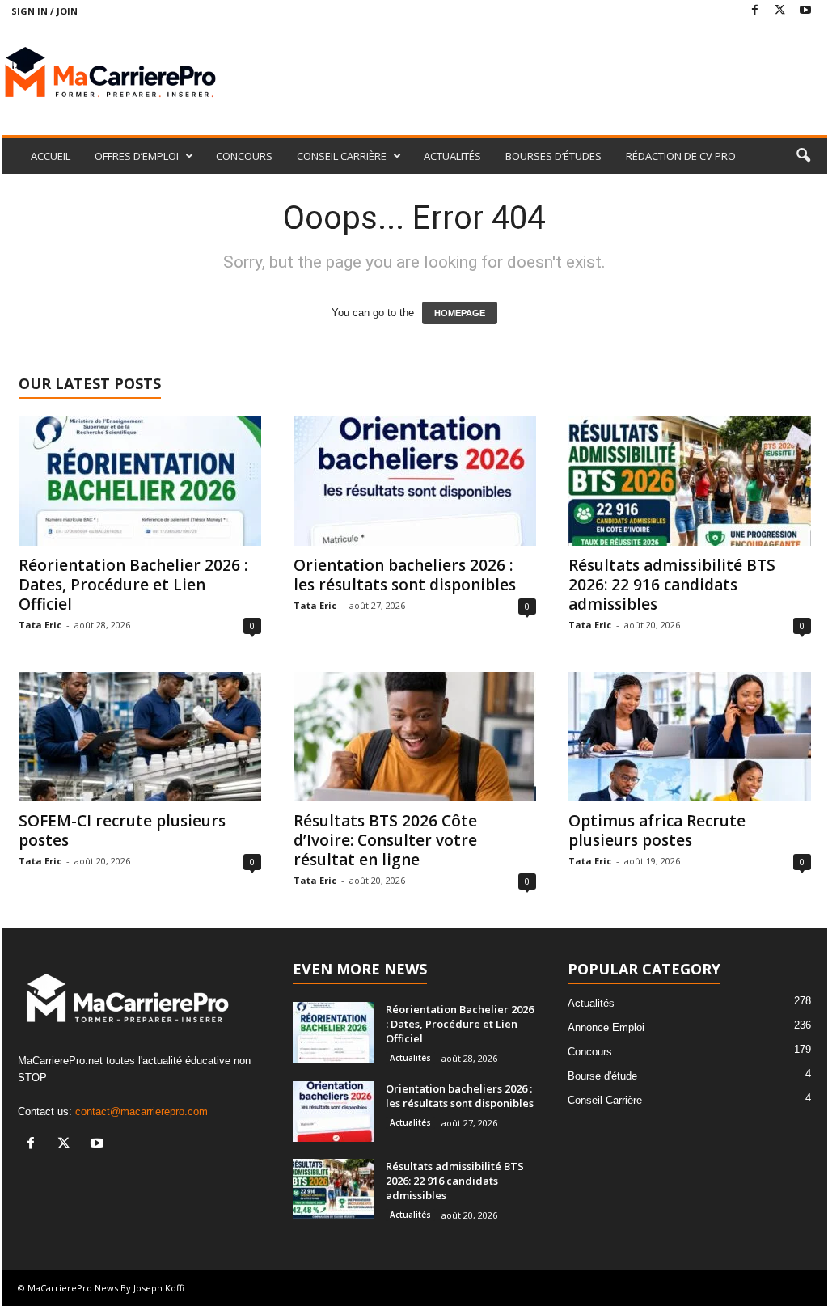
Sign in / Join (44, 11)
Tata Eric (40, 625)
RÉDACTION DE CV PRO (681, 156)
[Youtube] (805, 11)
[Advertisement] (533, 74)
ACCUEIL (50, 156)
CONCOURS (244, 156)
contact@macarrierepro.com (141, 1111)
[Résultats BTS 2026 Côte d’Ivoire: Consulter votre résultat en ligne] (415, 736)
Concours (590, 1052)
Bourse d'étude (602, 1076)
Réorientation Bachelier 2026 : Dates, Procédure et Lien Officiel (133, 585)
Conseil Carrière (605, 1100)
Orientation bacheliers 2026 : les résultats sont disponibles (405, 575)
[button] (803, 156)
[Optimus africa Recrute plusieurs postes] (689, 736)
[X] (780, 11)
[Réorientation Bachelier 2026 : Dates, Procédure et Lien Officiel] (140, 481)
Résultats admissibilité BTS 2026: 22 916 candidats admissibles (671, 585)
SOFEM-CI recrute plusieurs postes (122, 830)
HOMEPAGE (459, 313)
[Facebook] (755, 11)
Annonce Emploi (606, 1027)
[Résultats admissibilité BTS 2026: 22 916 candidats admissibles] (689, 481)
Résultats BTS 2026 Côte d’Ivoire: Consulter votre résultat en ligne (385, 840)
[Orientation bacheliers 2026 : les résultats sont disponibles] (415, 481)
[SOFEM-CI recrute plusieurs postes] (140, 736)
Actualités (410, 1057)
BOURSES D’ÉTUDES (553, 156)
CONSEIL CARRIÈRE (342, 156)
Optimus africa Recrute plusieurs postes (657, 830)
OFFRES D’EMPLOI (137, 156)
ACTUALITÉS (452, 156)
